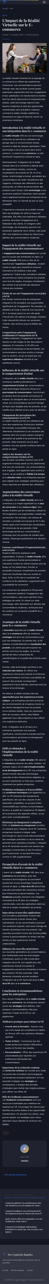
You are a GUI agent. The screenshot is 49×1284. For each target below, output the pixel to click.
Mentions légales (17, 1270)
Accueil (5, 8)
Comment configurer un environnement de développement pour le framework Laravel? (23, 1212)
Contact (30, 1270)
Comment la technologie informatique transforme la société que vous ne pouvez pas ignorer (24, 1229)
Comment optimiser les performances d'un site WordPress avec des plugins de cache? (23, 1204)
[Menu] (44, 2)
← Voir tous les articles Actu (14, 1175)
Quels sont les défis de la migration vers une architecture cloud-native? (23, 1220)
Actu (11, 8)
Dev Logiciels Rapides (20, 1254)
